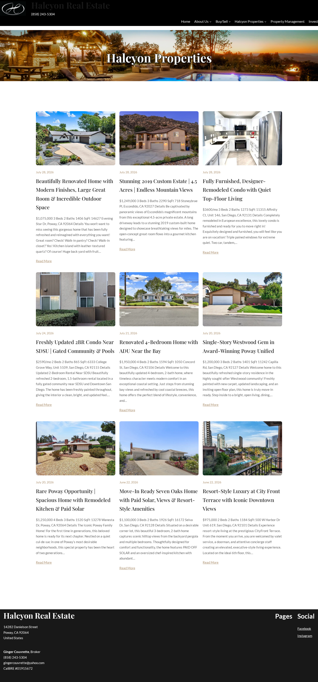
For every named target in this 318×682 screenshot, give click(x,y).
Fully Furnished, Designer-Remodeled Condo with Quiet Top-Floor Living (237, 189)
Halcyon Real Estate (39, 615)
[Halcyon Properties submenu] (265, 22)
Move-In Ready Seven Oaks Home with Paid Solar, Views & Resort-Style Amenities (158, 499)
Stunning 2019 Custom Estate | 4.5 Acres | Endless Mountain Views (158, 185)
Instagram (304, 636)
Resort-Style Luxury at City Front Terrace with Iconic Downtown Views (241, 499)
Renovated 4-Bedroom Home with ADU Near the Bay (158, 346)
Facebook (304, 629)
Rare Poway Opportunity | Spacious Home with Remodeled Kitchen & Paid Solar (73, 499)
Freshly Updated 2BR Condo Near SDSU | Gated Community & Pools (75, 346)
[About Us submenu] (210, 22)
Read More (44, 261)
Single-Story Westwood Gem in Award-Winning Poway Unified (238, 346)
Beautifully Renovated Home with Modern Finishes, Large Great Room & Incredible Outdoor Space (74, 194)
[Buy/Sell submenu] (230, 22)
